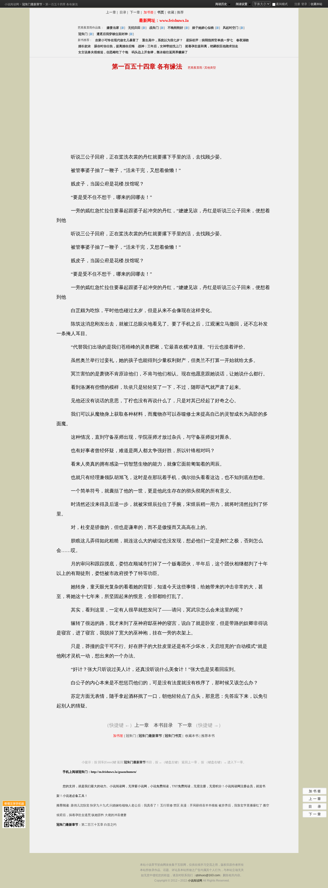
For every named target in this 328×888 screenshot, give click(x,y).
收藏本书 (192, 736)
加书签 (149, 12)
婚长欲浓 (84, 46)
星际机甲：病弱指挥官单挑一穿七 (209, 40)
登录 (304, 4)
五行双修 (166, 805)
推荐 (180, 12)
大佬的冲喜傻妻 (116, 815)
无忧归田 (134, 28)
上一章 (111, 12)
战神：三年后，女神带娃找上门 (160, 46)
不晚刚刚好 (175, 28)
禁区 (176, 805)
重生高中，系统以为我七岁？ (162, 40)
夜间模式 (281, 4)
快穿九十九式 (99, 805)
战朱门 (154, 28)
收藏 (171, 12)
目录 (123, 12)
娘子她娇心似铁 (203, 28)
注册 (297, 4)
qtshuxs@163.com (208, 875)
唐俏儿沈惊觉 (80, 805)
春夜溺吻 (242, 40)
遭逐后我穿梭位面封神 (112, 34)
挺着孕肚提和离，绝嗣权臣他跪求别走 (211, 46)
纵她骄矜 (97, 815)
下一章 (135, 12)
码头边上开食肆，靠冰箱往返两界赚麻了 (160, 52)
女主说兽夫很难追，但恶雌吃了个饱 (103, 52)
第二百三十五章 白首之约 (98, 824)
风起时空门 (230, 28)
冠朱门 (83, 34)
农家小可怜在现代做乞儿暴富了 (117, 40)
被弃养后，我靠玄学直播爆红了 (240, 805)
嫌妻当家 (113, 28)
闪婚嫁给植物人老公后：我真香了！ (134, 805)
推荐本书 (208, 736)
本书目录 (163, 725)
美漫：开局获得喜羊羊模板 (199, 805)
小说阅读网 (12, 4)
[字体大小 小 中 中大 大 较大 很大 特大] (262, 4)
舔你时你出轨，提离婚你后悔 (114, 46)
